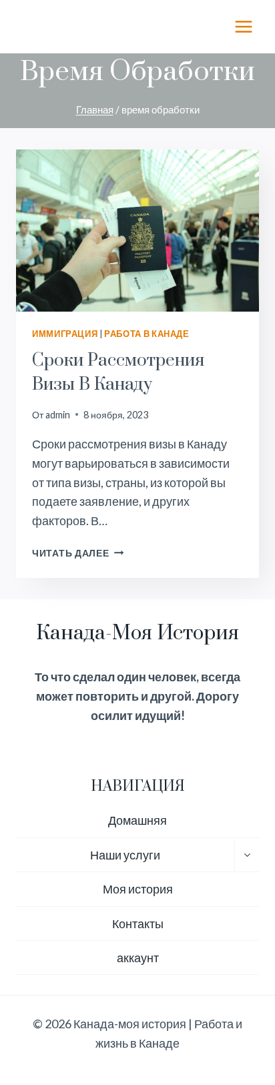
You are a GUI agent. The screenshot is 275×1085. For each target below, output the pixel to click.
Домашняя (137, 820)
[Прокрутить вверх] (240, 1030)
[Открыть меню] (243, 26)
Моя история (138, 888)
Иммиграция (64, 334)
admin (57, 414)
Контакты (138, 923)
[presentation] (137, 230)
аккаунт (138, 957)
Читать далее (77, 553)
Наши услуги (125, 854)
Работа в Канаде (146, 334)
